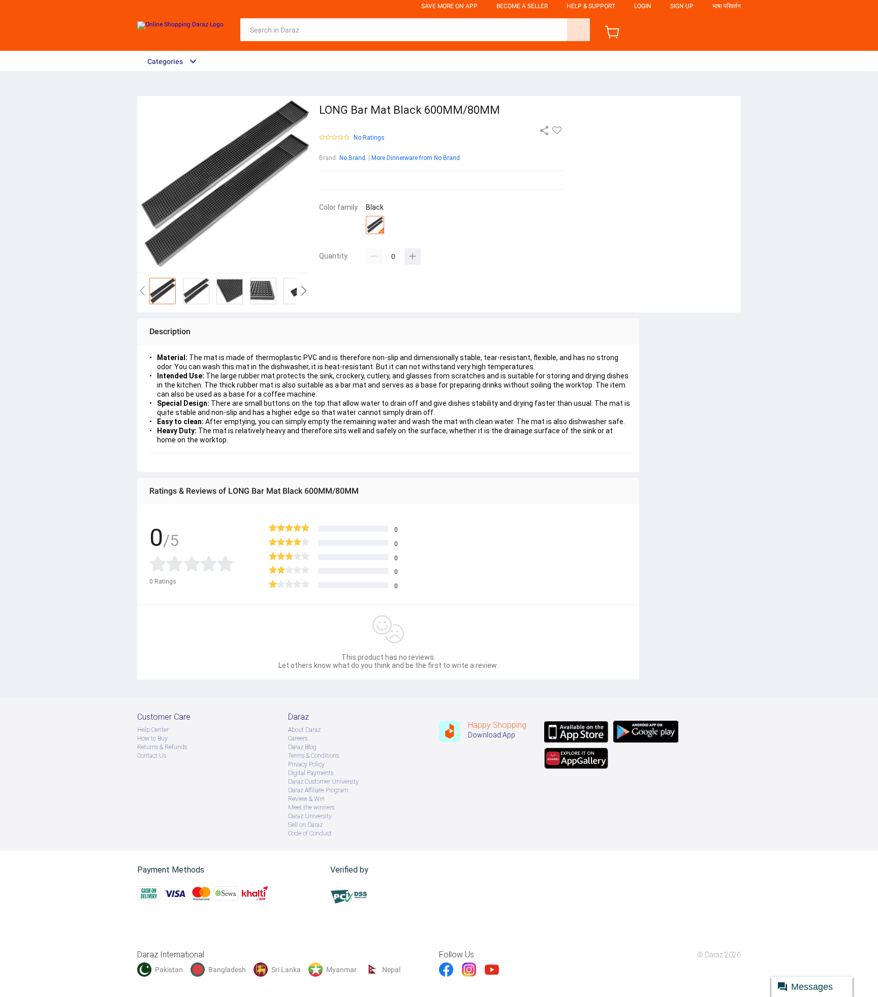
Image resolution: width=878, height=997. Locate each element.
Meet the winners (311, 807)
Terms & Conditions (313, 755)
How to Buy (152, 738)
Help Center (153, 729)
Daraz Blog (302, 747)
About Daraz (304, 729)
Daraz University (310, 816)
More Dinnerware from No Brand (415, 158)
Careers (297, 738)
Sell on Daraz (305, 824)
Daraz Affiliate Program (318, 790)
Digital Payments (310, 773)
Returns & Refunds (162, 747)
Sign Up (682, 6)
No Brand (352, 158)
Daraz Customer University (323, 781)
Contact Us (151, 755)
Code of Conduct (310, 833)
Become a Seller (522, 6)
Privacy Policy (306, 764)
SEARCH (578, 29)
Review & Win (306, 798)
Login (642, 6)
